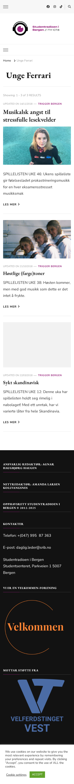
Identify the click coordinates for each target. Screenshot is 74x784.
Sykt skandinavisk (21, 382)
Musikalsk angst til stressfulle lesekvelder (29, 116)
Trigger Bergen (50, 103)
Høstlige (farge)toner (24, 273)
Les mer (10, 204)
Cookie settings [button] (16, 775)
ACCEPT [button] (37, 774)
